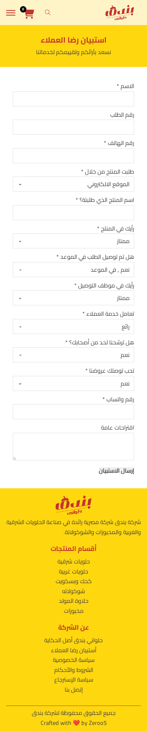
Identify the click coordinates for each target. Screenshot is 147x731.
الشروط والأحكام (73, 669)
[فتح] (10, 12)
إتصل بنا (74, 689)
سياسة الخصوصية (74, 659)
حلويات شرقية (73, 561)
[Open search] (47, 12)
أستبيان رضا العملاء (73, 650)
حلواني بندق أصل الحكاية (73, 640)
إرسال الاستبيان (116, 470)
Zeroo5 (98, 722)
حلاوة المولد (73, 600)
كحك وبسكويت (74, 581)
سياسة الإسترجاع (73, 679)
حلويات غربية (73, 571)
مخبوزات (73, 610)
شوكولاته (73, 591)
